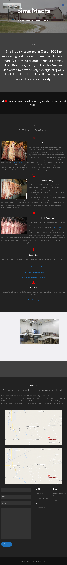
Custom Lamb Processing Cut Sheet (33, 277)
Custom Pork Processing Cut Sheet (33, 272)
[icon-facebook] (63, 5)
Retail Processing (33, 300)
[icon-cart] (33, 138)
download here (19, 162)
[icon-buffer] (33, 250)
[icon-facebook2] (54, 506)
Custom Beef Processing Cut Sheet (33, 267)
